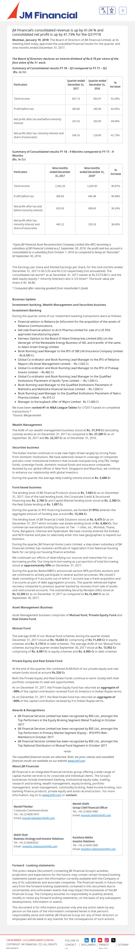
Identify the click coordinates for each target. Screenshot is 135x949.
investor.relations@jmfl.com (39, 846)
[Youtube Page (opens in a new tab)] (100, 940)
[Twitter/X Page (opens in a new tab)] (113, 940)
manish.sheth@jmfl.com (96, 815)
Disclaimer (88, 945)
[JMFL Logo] (42, 10)
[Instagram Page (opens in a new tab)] (107, 940)
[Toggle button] (123, 10)
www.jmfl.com (51, 795)
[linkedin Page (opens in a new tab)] (87, 940)
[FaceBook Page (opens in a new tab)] (93, 940)
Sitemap (123, 945)
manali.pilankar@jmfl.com (38, 818)
